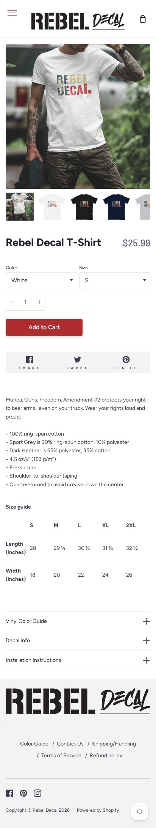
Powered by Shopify (98, 810)
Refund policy (106, 755)
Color (11, 267)
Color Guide (34, 744)
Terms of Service (61, 755)
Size (83, 267)
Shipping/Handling (114, 744)
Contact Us (70, 744)
